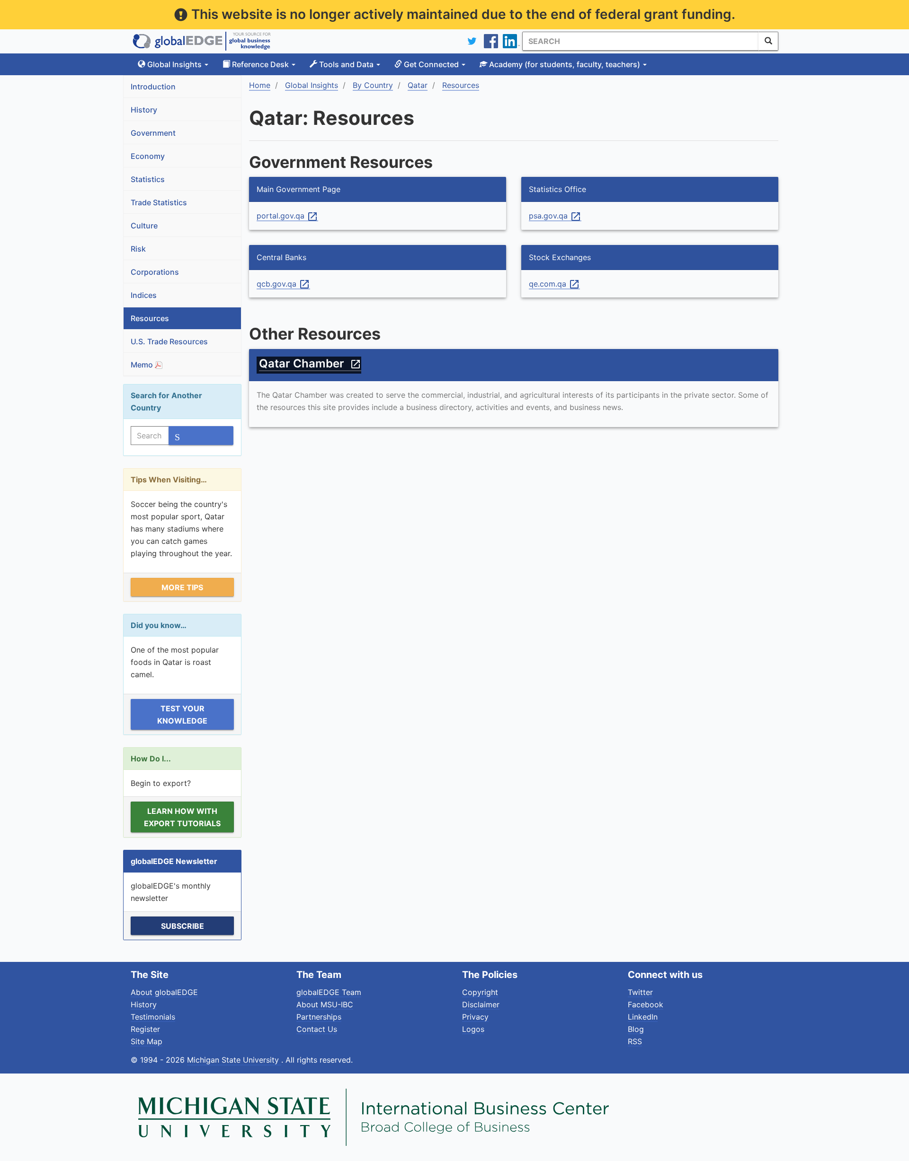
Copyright (480, 992)
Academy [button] (563, 64)
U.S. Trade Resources (169, 341)
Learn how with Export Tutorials (182, 817)
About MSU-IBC (324, 1004)
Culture (144, 225)
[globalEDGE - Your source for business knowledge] (202, 41)
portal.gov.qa (287, 216)
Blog (636, 1029)
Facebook (645, 1004)
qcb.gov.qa (283, 284)
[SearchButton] (768, 41)
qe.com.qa (554, 284)
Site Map (146, 1041)
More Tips (182, 587)
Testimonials (153, 1016)
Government (153, 133)
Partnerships (318, 1016)
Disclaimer (480, 1004)
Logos (473, 1029)
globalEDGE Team (328, 992)
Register (145, 1029)
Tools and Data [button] (346, 64)
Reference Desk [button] (260, 64)
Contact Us (316, 1029)
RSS (635, 1041)
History (144, 109)
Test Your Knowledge (182, 714)
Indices (144, 295)
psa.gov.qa (555, 216)
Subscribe (182, 926)
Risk (138, 248)
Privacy (475, 1016)
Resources (150, 318)
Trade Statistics (159, 202)
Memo (143, 364)
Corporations (155, 272)
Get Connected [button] (431, 64)
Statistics (148, 179)
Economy (148, 156)
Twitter (640, 992)
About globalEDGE (164, 992)
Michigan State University (234, 1060)
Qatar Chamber (310, 363)
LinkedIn (643, 1016)
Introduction (153, 86)
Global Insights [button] (174, 64)
